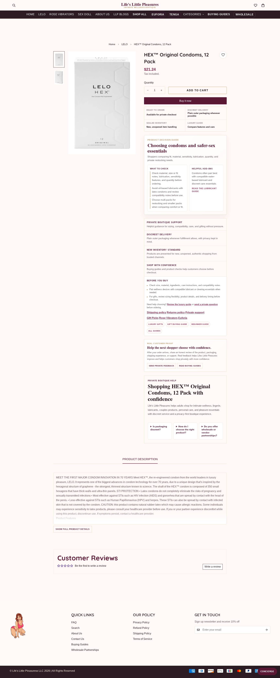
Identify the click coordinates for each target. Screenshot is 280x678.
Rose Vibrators (168, 318)
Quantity (149, 82)
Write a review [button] (212, 566)
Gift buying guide (177, 324)
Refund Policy (141, 628)
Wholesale (244, 14)
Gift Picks (152, 318)
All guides (154, 331)
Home (112, 44)
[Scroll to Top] (273, 660)
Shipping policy (156, 312)
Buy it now (185, 100)
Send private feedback (161, 366)
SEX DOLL (85, 14)
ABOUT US (102, 14)
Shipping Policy (142, 633)
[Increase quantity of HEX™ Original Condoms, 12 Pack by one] (161, 90)
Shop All (140, 14)
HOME (30, 14)
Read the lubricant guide (204, 190)
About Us (76, 633)
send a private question (206, 304)
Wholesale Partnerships (85, 650)
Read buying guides (190, 366)
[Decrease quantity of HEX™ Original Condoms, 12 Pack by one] (147, 90)
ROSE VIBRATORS (61, 14)
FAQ (73, 622)
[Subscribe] (266, 630)
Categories (192, 14)
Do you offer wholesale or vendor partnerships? (210, 431)
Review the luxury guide (179, 304)
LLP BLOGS (121, 14)
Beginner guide (200, 324)
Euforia (158, 14)
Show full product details (73, 529)
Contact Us (77, 639)
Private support (194, 312)
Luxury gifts (155, 324)
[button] (263, 5)
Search (75, 628)
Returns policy (176, 312)
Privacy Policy (141, 622)
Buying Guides (219, 14)
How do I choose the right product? (185, 429)
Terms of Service (142, 639)
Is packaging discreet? (158, 428)
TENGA (174, 14)
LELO (42, 14)
